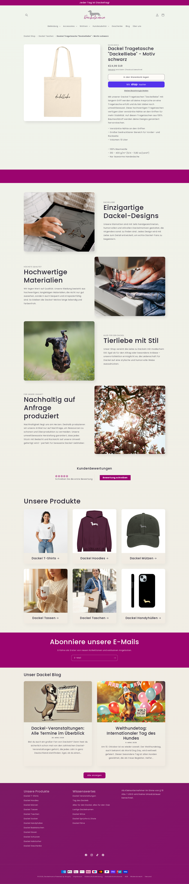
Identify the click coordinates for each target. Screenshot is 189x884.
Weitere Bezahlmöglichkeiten (136, 90)
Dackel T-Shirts (44, 558)
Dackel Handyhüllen (141, 618)
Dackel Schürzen (32, 837)
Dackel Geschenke (33, 846)
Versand (111, 69)
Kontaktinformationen (113, 876)
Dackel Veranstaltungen (84, 796)
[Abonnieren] (115, 658)
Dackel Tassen (43, 618)
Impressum (77, 876)
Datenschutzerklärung (93, 876)
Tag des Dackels (80, 800)
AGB (126, 876)
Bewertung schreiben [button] (115, 477)
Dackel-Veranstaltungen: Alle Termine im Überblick (58, 731)
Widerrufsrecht (136, 876)
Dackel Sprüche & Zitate (84, 818)
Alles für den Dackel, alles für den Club (91, 805)
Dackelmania (49, 876)
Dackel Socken (31, 818)
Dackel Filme (79, 823)
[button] (26, 15)
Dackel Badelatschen (34, 827)
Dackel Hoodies (92, 558)
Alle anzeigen (94, 775)
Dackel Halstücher (32, 841)
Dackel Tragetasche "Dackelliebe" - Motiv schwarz (83, 36)
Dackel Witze (79, 814)
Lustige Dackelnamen (83, 809)
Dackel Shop (29, 36)
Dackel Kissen (30, 832)
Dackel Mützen (141, 558)
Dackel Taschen (46, 36)
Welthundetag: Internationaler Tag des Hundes (131, 733)
